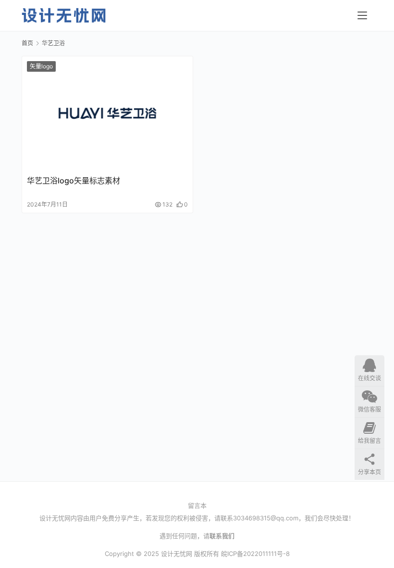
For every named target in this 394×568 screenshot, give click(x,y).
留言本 (197, 505)
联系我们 (221, 536)
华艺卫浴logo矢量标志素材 (73, 180)
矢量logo (41, 66)
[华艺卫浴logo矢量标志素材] (107, 113)
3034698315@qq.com (265, 518)
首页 (27, 43)
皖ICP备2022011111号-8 (255, 553)
